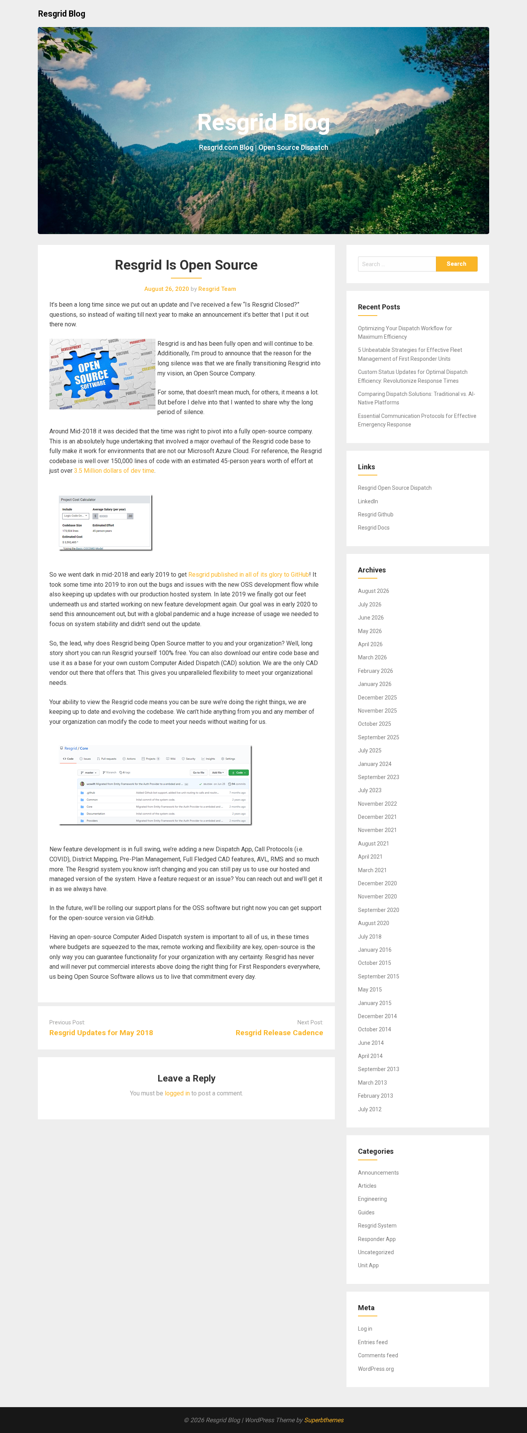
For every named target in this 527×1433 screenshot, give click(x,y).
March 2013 (372, 1083)
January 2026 (375, 684)
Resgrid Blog (61, 14)
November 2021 (377, 830)
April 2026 (370, 644)
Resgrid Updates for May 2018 (101, 1032)
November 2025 (377, 711)
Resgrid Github (376, 514)
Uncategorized (376, 1252)
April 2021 (370, 857)
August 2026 (373, 591)
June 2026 (371, 618)
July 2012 (370, 1109)
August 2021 (373, 843)
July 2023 (370, 790)
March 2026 (372, 657)
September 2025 (378, 737)
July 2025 (370, 750)
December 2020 (377, 883)
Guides (366, 1212)
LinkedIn (368, 501)
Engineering (372, 1199)
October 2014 (374, 1029)
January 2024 (375, 764)
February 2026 (375, 671)
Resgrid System (377, 1225)
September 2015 (378, 976)
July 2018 (370, 937)
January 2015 (375, 1003)
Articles (367, 1186)
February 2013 (375, 1096)
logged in (177, 1093)
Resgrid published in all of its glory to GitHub (248, 574)
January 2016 (375, 950)
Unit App (368, 1265)
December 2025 (377, 697)
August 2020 (373, 923)
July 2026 (370, 604)
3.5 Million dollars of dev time (114, 470)
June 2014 (371, 1043)
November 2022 (377, 804)
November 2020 (377, 896)
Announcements (378, 1173)
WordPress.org (376, 1369)
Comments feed (378, 1355)
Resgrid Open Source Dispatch (395, 488)
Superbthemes (323, 1420)
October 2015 (374, 963)
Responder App (377, 1239)
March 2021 (372, 870)
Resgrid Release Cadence (279, 1032)
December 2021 (377, 817)
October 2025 (374, 724)
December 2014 (377, 1016)
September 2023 (378, 777)
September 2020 (378, 910)
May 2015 (370, 989)
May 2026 (370, 631)
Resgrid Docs (374, 528)
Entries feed (373, 1342)
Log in (365, 1329)
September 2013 (378, 1069)
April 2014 (370, 1056)
